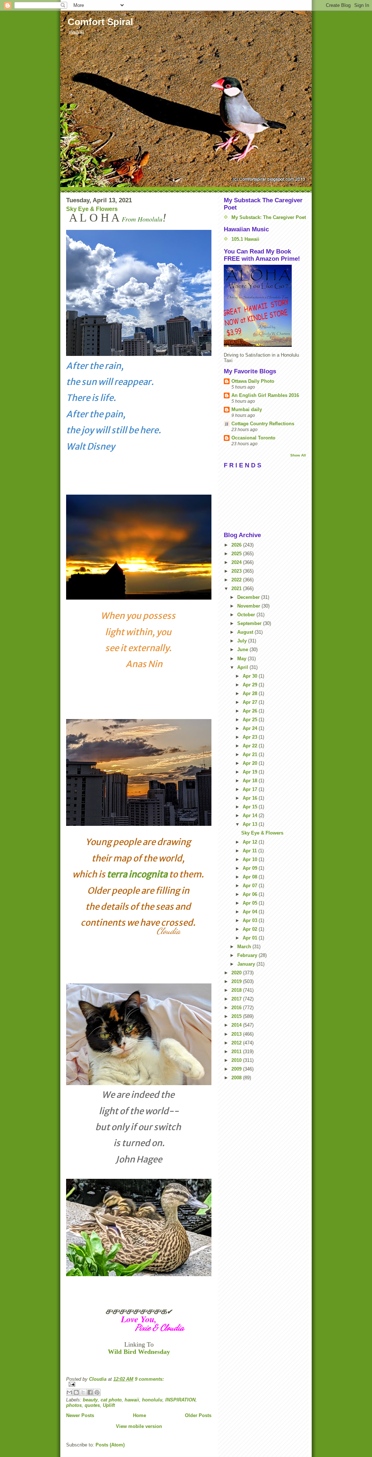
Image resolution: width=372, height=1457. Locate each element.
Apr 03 (251, 920)
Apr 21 (251, 754)
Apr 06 (251, 894)
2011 (237, 1051)
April (243, 667)
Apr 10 (251, 859)
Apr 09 (251, 868)
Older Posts (198, 1415)
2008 (237, 1077)
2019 (237, 981)
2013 (237, 1034)
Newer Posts (80, 1415)
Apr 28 (251, 693)
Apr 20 (251, 763)
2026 (237, 545)
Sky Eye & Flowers (92, 209)
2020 (237, 972)
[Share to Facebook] (90, 1392)
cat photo (111, 1400)
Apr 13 (251, 824)
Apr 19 (251, 772)
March (244, 946)
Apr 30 (251, 676)
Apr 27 (251, 702)
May (242, 658)
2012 (237, 1043)
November (249, 606)
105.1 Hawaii (245, 239)
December (249, 597)
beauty (90, 1400)
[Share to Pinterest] (97, 1392)
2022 (237, 580)
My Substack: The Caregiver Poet (268, 217)
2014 (237, 1025)
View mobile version (139, 1426)
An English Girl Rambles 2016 (265, 395)
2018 (237, 990)
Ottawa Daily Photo (252, 381)
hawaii (132, 1400)
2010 (237, 1060)
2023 (237, 571)
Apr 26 (251, 711)
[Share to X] (83, 1392)
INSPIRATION (180, 1400)
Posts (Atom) (110, 1445)
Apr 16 (251, 798)
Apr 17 (251, 789)
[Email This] (69, 1392)
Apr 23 (251, 737)
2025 (237, 553)
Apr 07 (251, 885)
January (246, 964)
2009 (237, 1069)
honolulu (152, 1400)
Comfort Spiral (100, 21)
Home (139, 1415)
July (242, 641)
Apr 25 (251, 719)
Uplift (109, 1405)
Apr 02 (251, 929)
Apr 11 (250, 850)
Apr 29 (251, 684)
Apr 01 (251, 938)
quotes (92, 1405)
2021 (237, 588)
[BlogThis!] (76, 1392)
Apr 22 (251, 745)
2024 (237, 562)
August (246, 632)
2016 (237, 1007)
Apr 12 (251, 842)
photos (74, 1405)
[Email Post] (138, 1384)
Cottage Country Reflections (262, 423)
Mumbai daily (246, 409)
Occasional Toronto (253, 438)
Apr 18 (251, 780)
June (243, 649)
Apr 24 (251, 728)
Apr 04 (251, 911)
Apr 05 (251, 903)
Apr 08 (251, 877)
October (246, 614)
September (250, 623)
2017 (237, 999)
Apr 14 (251, 815)
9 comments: (149, 1379)
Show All (298, 455)
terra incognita (137, 874)
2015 (237, 1016)
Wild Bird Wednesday (139, 1351)
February (248, 955)
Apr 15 (251, 806)
